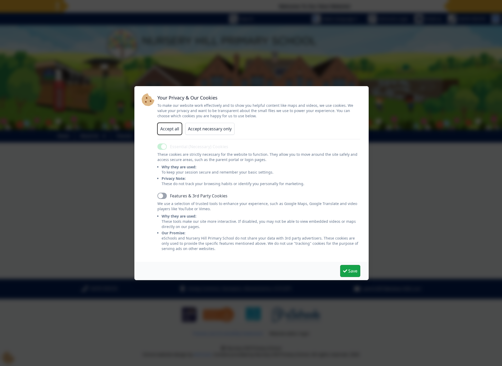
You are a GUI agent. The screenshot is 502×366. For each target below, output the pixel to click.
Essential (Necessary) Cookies (199, 146)
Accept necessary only (210, 129)
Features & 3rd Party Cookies (198, 196)
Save (352, 271)
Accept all (169, 129)
